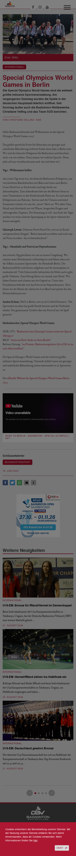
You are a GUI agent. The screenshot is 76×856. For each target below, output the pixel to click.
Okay (59, 847)
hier (35, 840)
